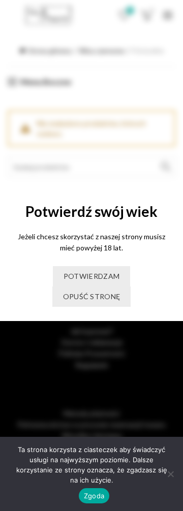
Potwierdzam (91, 276)
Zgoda (94, 496)
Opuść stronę (91, 296)
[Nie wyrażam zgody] (170, 474)
